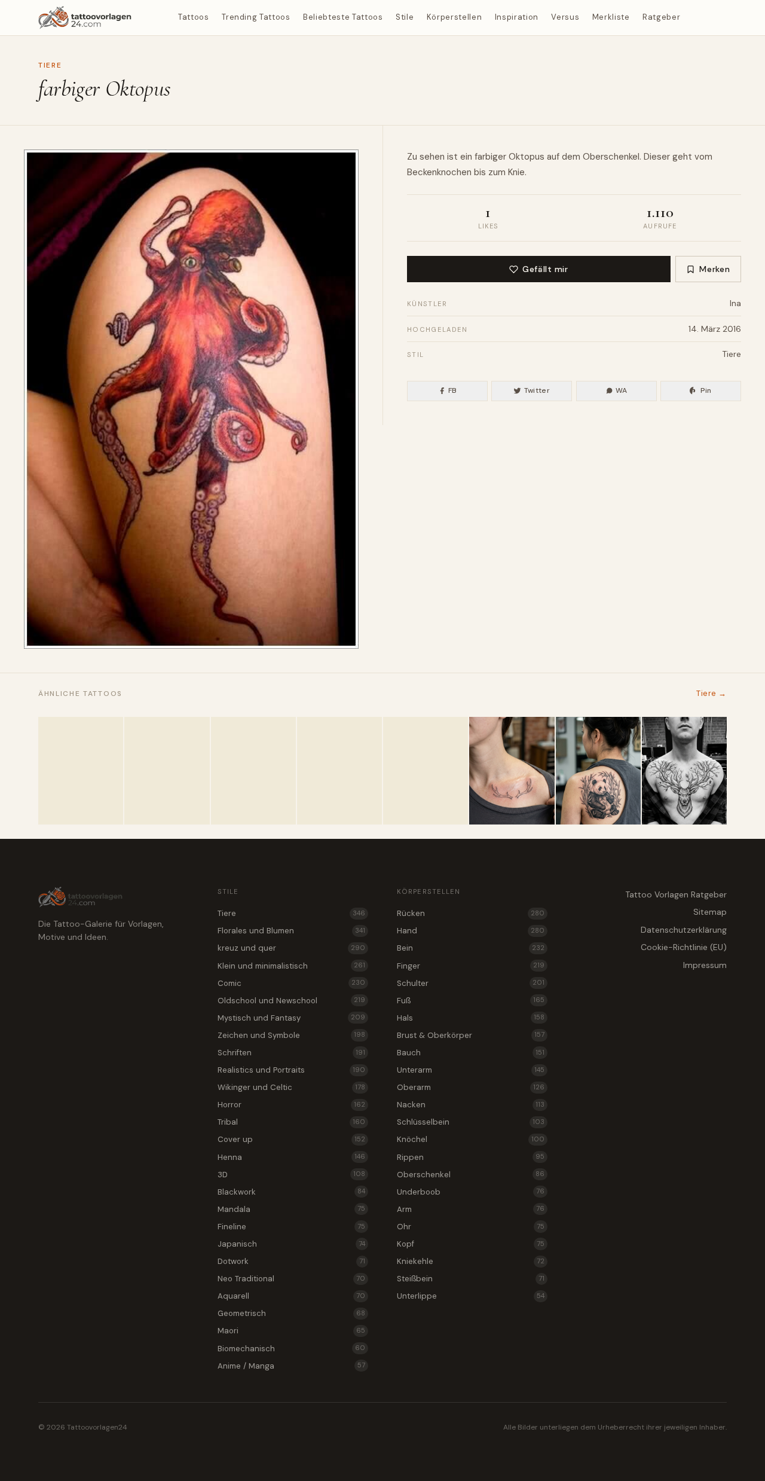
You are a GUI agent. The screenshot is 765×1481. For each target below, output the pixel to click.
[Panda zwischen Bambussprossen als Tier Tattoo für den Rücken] (598, 771)
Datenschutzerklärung (684, 929)
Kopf (470, 1244)
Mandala (291, 1209)
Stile (405, 17)
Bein (470, 948)
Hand (470, 931)
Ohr (470, 1227)
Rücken (470, 913)
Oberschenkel (470, 1174)
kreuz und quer (291, 948)
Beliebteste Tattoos (342, 17)
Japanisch (291, 1244)
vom (703, 157)
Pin (706, 390)
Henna (291, 1157)
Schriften (291, 1053)
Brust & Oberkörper (470, 1035)
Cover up (291, 1139)
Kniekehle (470, 1261)
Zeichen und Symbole (291, 1035)
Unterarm (470, 1070)
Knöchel (470, 1139)
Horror (291, 1105)
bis (480, 172)
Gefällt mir (545, 269)
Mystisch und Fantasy (291, 1018)
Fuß (470, 1001)
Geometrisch (291, 1313)
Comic (291, 983)
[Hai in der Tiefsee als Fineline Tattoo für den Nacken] (425, 771)
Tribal (291, 1122)
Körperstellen (454, 17)
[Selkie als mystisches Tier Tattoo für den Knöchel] (339, 771)
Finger (470, 966)
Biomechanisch (291, 1348)
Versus (565, 17)
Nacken (470, 1105)
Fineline (291, 1227)
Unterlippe (470, 1296)
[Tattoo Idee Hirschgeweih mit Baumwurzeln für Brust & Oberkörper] (684, 771)
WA (622, 390)
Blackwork (291, 1192)
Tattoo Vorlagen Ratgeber (676, 894)
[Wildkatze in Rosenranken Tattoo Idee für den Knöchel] (166, 771)
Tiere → (711, 693)
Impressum (705, 965)
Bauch (470, 1053)
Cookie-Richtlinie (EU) (684, 947)
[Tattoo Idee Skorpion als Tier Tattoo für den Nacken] (253, 771)
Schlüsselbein (470, 1122)
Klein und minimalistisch (291, 966)
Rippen (470, 1157)
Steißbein (470, 1279)
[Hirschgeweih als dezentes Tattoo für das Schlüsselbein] (511, 771)
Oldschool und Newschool (291, 1001)
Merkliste (611, 17)
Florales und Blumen (291, 931)
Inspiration (516, 17)
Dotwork (291, 1261)
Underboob (470, 1192)
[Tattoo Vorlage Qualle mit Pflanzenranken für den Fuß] (80, 771)
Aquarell (291, 1296)
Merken (714, 269)
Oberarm (470, 1087)
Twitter (537, 390)
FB (452, 390)
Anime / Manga (291, 1366)
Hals (470, 1018)
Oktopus (526, 157)
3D (291, 1174)
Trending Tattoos (256, 17)
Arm (470, 1209)
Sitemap (710, 911)
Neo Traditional (291, 1279)
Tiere (50, 65)
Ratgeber (661, 17)
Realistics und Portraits (291, 1070)
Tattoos (193, 17)
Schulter (470, 983)
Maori (291, 1331)
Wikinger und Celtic (291, 1087)
